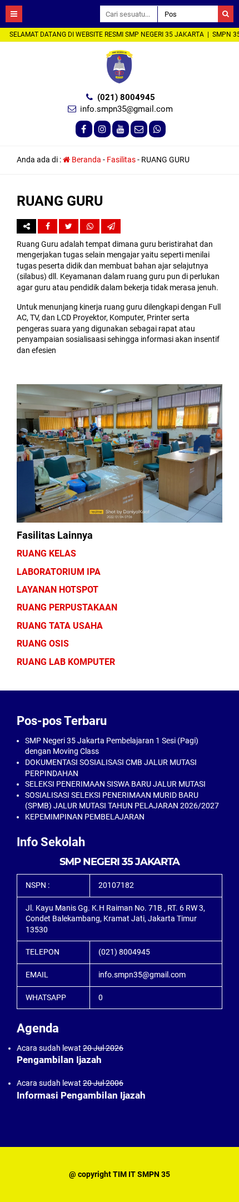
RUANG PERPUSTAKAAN (67, 607)
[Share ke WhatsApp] (89, 226)
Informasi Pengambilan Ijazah (81, 1095)
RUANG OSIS (43, 643)
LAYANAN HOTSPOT (57, 589)
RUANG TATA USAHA (60, 625)
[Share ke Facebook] (48, 226)
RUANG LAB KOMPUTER (66, 662)
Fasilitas (121, 159)
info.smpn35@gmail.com (126, 109)
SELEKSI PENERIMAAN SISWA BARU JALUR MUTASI (115, 783)
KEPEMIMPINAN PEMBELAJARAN (85, 816)
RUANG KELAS (46, 553)
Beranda (85, 159)
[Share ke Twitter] (69, 226)
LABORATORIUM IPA (59, 572)
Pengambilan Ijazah (59, 1059)
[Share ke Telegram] (111, 226)
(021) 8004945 (126, 97)
